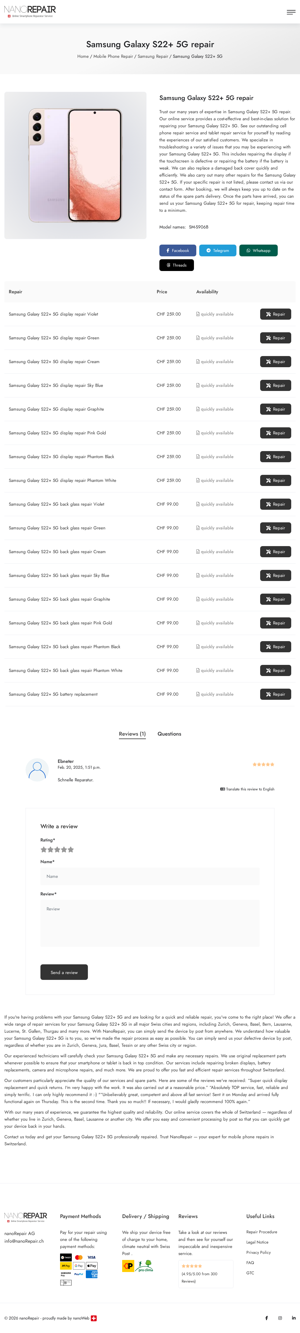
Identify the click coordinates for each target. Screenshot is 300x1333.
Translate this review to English (250, 789)
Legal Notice (257, 1242)
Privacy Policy (258, 1252)
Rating (47, 840)
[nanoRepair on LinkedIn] (294, 1318)
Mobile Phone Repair (113, 56)
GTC (250, 1273)
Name (47, 862)
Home (83, 56)
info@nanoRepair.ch (24, 1241)
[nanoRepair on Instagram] (280, 1318)
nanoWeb (81, 1318)
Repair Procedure (261, 1232)
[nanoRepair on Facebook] (266, 1318)
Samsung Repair (153, 56)
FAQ (250, 1263)
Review (48, 894)
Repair (279, 314)
